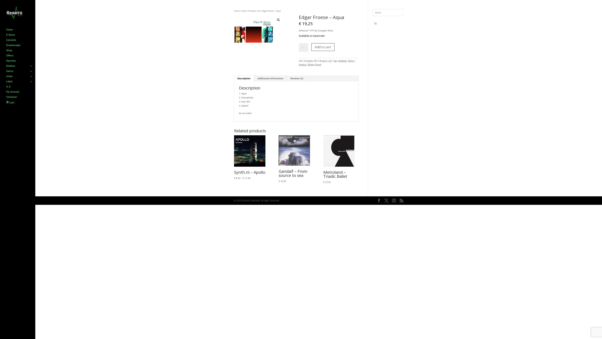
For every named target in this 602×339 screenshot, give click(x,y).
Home (9, 30)
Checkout (11, 97)
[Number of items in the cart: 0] (375, 23)
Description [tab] (243, 78)
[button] (278, 20)
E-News (10, 35)
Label (9, 81)
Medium (10, 66)
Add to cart (323, 47)
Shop (9, 50)
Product (252, 10)
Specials (11, 61)
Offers (9, 55)
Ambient (342, 60)
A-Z (8, 87)
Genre (9, 71)
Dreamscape (13, 45)
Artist (9, 76)
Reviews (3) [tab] (296, 78)
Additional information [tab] (270, 78)
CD (258, 10)
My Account (12, 92)
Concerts (11, 40)
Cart (11, 102)
